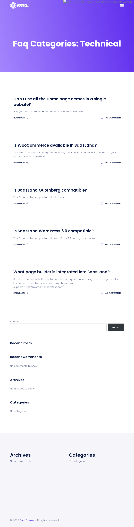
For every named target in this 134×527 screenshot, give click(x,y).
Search (14, 321)
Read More (19, 117)
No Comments (112, 117)
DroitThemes (28, 520)
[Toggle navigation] (122, 5)
